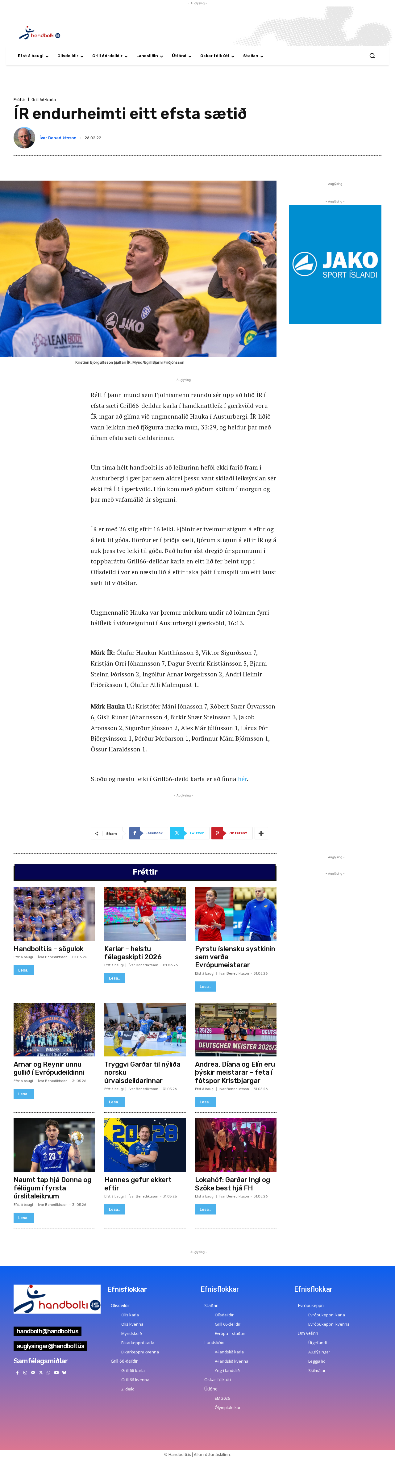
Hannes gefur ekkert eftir (138, 1184)
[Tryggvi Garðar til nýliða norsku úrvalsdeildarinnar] (145, 1029)
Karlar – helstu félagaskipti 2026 (133, 953)
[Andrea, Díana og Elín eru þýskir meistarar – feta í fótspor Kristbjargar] (235, 1029)
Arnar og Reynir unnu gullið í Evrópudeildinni (49, 1068)
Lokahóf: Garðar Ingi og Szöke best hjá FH (232, 1184)
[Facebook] (17, 1373)
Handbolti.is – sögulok (49, 949)
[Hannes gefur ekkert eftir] (145, 1145)
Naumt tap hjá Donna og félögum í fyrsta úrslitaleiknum (52, 1188)
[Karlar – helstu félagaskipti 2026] (145, 914)
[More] (261, 833)
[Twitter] (41, 1373)
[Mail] (33, 1373)
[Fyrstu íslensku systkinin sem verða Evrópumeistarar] (235, 914)
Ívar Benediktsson (58, 138)
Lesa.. (24, 970)
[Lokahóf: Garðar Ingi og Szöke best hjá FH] (235, 1145)
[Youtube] (56, 1373)
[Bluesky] (64, 1373)
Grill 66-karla (43, 100)
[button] (372, 55)
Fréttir (19, 100)
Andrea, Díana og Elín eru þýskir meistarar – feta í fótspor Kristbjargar (235, 1072)
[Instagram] (25, 1373)
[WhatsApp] (48, 1373)
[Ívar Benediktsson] (26, 137)
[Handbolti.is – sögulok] (54, 914)
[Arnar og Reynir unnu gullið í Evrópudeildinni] (54, 1029)
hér (242, 779)
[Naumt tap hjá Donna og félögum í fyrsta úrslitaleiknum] (54, 1145)
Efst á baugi (23, 957)
